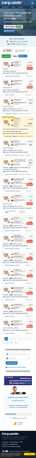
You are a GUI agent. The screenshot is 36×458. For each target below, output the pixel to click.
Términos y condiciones (10, 444)
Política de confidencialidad (7, 456)
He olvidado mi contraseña (16, 367)
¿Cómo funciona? (19, 39)
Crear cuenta (13, 26)
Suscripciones (14, 442)
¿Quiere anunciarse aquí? (18, 397)
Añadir (7, 56)
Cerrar (29, 454)
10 (4, 343)
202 (11, 343)
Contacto (20, 7)
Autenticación (10, 31)
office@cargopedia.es (18, 400)
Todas (15, 56)
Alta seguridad (12, 12)
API (21, 442)
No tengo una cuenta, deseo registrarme (18, 371)
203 (16, 343)
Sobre (13, 7)
